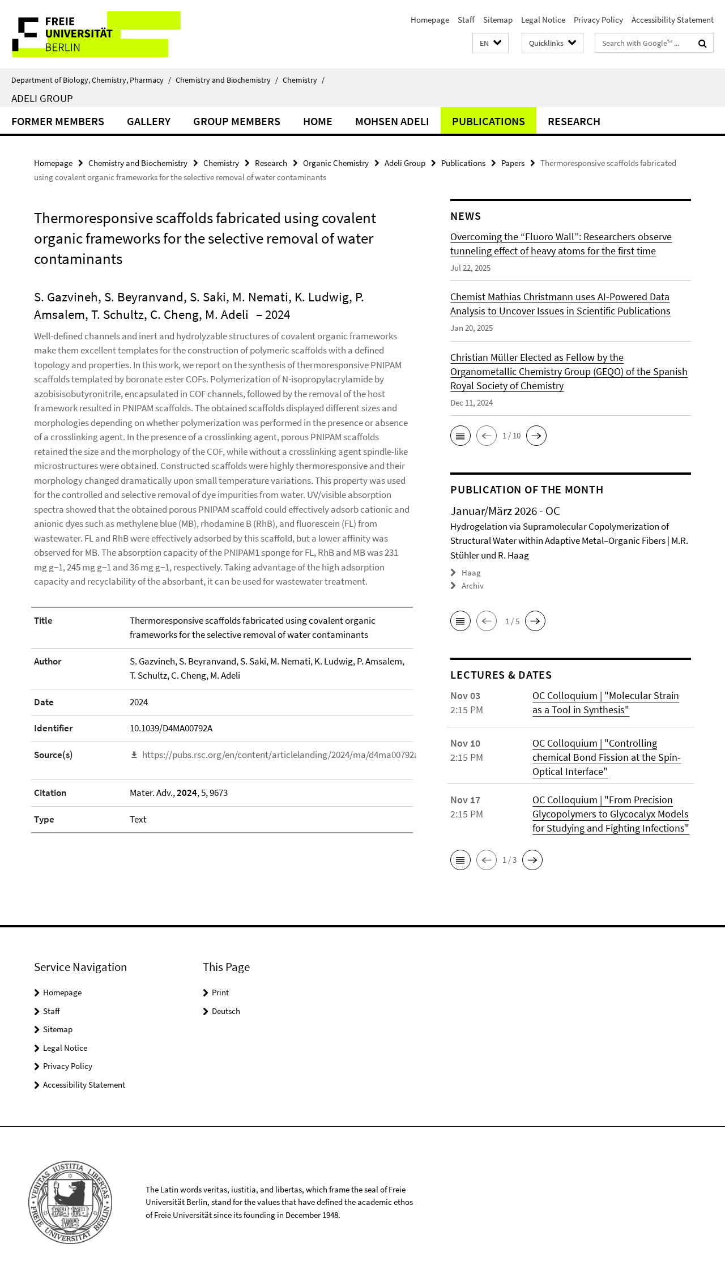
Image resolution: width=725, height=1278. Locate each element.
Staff (466, 19)
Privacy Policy (598, 19)
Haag (471, 572)
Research (574, 121)
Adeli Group (42, 98)
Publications (488, 121)
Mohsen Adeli (392, 121)
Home (317, 121)
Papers (512, 162)
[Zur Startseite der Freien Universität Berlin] (95, 34)
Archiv (473, 585)
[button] (490, 43)
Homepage (430, 19)
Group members (236, 121)
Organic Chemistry (336, 162)
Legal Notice (543, 19)
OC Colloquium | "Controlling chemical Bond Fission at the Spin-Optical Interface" (606, 757)
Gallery (148, 121)
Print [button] (220, 992)
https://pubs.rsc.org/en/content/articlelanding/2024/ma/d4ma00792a (280, 754)
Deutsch (226, 1011)
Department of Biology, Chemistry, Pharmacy (91, 80)
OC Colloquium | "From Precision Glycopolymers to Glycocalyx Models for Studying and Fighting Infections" (610, 813)
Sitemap (498, 19)
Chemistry (304, 80)
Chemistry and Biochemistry (227, 80)
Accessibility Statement (673, 19)
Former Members (57, 121)
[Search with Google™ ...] (702, 43)
